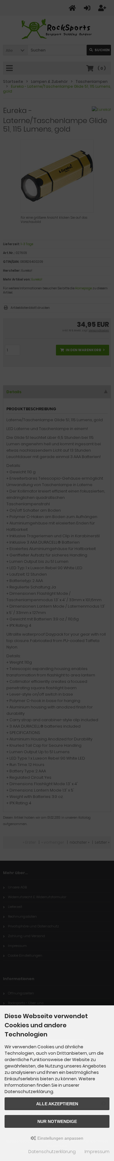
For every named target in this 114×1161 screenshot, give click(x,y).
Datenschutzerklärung (52, 1152)
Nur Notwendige (57, 1121)
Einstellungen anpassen (59, 1138)
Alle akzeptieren (57, 1103)
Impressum (97, 1152)
